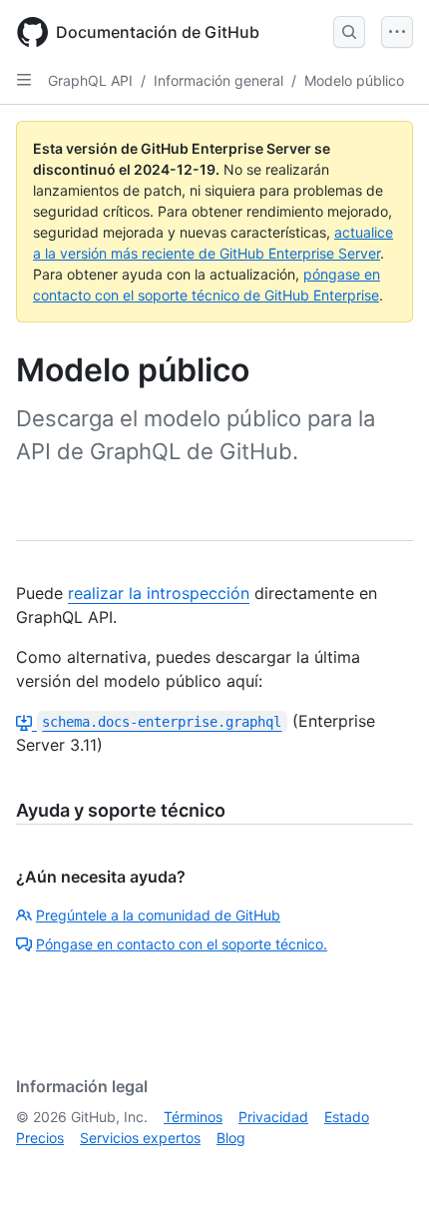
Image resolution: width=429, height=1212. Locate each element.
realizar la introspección (158, 593)
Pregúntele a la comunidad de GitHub (158, 915)
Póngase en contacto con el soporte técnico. (181, 943)
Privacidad (273, 1116)
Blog (230, 1137)
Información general (218, 80)
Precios (40, 1137)
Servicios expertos (140, 1137)
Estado (346, 1116)
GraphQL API (90, 80)
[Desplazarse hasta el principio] (385, 1168)
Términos (193, 1116)
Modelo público (354, 80)
